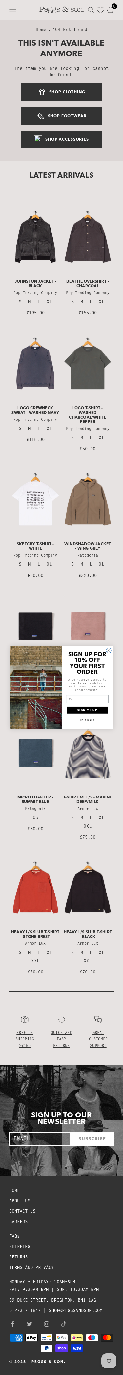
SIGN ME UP (87, 710)
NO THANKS (87, 720)
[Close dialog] (108, 650)
